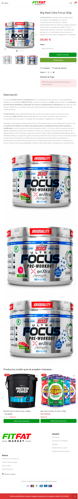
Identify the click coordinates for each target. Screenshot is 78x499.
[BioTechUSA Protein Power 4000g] (22, 391)
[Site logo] (39, 3)
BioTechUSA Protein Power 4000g (17, 411)
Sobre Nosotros (7, 469)
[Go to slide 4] (22, 50)
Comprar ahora (58, 60)
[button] (4, 35)
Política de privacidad (9, 462)
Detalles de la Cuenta (59, 448)
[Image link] (16, 438)
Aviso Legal (6, 466)
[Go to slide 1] (16, 50)
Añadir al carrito (63, 55)
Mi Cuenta (55, 437)
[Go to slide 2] (18, 50)
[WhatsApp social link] (51, 72)
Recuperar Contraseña (60, 441)
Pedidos (55, 444)
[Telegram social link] (53, 72)
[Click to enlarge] (5, 49)
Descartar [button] (75, 496)
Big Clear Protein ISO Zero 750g (53, 411)
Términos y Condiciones (10, 459)
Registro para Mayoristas (60, 451)
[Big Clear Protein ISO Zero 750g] (58, 391)
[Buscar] (71, 3)
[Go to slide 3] (20, 50)
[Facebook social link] (46, 72)
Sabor (42, 44)
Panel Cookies (9, 474)
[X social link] (48, 72)
